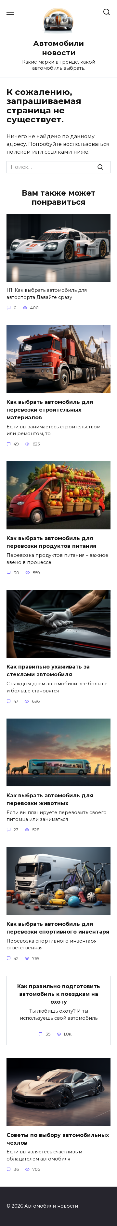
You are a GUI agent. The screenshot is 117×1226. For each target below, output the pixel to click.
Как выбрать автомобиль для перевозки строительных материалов (49, 409)
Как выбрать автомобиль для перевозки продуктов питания (51, 542)
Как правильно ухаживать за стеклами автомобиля (48, 671)
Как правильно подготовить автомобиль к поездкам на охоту (58, 994)
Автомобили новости (58, 48)
